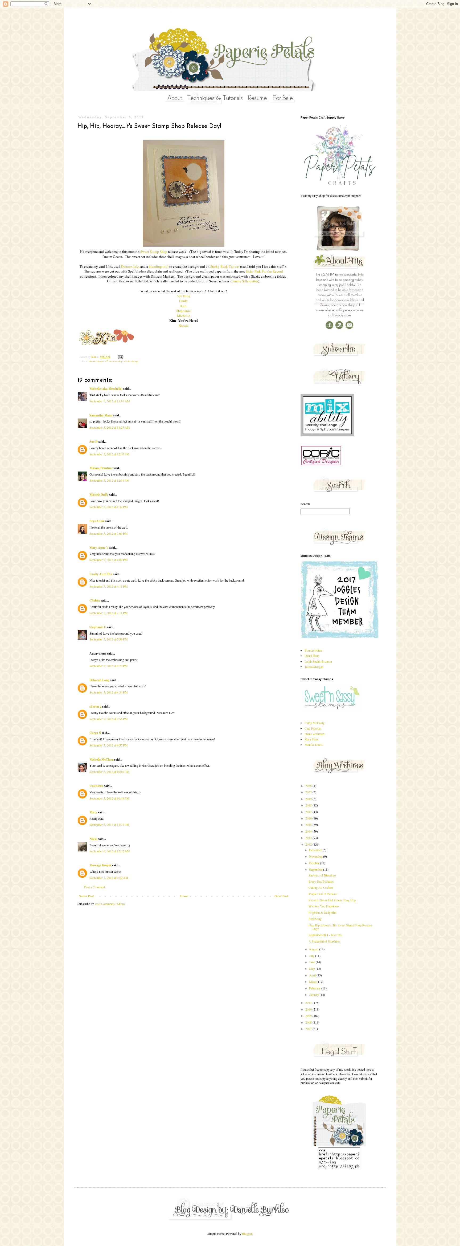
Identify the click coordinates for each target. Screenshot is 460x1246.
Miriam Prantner (101, 468)
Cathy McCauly (315, 723)
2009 (309, 1015)
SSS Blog (183, 296)
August (314, 949)
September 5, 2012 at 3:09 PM (108, 533)
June (312, 962)
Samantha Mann (101, 415)
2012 (309, 844)
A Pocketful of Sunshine (324, 941)
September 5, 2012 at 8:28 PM (108, 666)
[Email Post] (120, 357)
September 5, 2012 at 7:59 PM (108, 639)
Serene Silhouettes (245, 281)
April (313, 975)
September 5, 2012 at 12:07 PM (109, 454)
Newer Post (86, 896)
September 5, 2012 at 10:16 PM (109, 771)
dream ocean (96, 361)
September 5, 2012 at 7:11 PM (108, 613)
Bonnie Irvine (313, 650)
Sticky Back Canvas (224, 266)
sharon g (95, 706)
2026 (309, 786)
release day (115, 361)
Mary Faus (311, 739)
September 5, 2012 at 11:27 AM (109, 427)
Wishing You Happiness (324, 906)
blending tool (159, 266)
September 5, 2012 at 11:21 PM (109, 824)
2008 (309, 1022)
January (314, 994)
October (314, 863)
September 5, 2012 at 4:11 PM (108, 586)
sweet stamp (131, 361)
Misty (93, 812)
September (316, 869)
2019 (309, 799)
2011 (309, 1002)
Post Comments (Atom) (110, 904)
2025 (309, 792)
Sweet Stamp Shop (153, 251)
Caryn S (95, 732)
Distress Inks (129, 266)
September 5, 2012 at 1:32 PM (108, 507)
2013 (309, 837)
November (316, 856)
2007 (309, 1028)
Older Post (281, 896)
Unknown (96, 786)
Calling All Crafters (321, 887)
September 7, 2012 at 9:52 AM (108, 877)
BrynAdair (96, 521)
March (313, 981)
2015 (309, 824)
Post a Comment (94, 887)
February (315, 988)
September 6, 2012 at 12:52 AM (109, 851)
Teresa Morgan (314, 666)
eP (106, 361)
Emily (183, 300)
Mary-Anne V (99, 547)
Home (184, 896)
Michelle (183, 315)
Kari (183, 305)
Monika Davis (314, 744)
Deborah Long (99, 680)
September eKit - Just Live (325, 935)
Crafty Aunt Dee (100, 574)
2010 (309, 1009)
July (312, 955)
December (316, 850)
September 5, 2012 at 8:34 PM (108, 692)
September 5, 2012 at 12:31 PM (109, 480)
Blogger (247, 1233)
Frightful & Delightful (322, 912)
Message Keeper (100, 865)
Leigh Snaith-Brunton (318, 661)
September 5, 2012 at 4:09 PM (108, 560)
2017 (309, 812)
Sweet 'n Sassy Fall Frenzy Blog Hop (332, 900)
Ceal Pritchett (313, 728)
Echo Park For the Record (264, 271)
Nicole (183, 325)
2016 (309, 818)
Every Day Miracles (321, 881)
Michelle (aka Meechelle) (105, 388)
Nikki (93, 839)
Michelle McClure (101, 759)
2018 (309, 805)
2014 (309, 831)
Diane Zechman (314, 734)
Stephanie (183, 310)
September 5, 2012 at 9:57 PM (108, 745)
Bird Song (315, 918)
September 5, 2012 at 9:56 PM (108, 719)
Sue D (93, 441)
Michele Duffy (98, 494)
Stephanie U (97, 627)
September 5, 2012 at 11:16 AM (109, 401)
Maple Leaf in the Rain (323, 894)
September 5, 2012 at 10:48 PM (109, 798)
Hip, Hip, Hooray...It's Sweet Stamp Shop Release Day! (340, 927)
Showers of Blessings (322, 875)
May (312, 968)
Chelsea (94, 600)
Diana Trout (312, 656)
